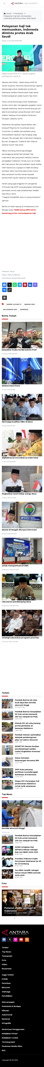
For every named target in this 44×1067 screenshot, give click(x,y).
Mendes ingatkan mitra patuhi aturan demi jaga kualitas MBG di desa (20, 420)
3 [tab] (22, 918)
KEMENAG (24, 309)
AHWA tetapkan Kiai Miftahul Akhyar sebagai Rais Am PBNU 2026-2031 (26, 849)
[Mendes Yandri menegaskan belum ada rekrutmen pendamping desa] (22, 587)
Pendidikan (7, 996)
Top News (7, 794)
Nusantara (6, 969)
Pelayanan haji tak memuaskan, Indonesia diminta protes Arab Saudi (20, 17)
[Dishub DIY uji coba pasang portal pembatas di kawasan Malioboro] (7, 727)
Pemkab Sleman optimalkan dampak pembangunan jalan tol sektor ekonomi (28, 737)
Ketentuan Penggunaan (13, 1029)
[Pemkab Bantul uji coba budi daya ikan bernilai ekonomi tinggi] (7, 703)
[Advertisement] (22, 239)
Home (9, 13)
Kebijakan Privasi (9, 1034)
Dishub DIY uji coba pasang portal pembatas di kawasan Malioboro (27, 725)
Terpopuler (7, 956)
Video (4, 964)
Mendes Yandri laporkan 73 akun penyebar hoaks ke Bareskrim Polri (19, 348)
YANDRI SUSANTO (13, 304)
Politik (5, 979)
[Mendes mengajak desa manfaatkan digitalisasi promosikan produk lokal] (22, 443)
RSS (4, 1050)
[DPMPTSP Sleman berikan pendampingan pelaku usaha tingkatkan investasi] (7, 750)
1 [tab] (14, 918)
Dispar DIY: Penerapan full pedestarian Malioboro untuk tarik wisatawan (27, 783)
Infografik (6, 1023)
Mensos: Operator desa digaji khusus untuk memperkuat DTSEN (20, 564)
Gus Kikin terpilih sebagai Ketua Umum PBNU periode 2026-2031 (28, 872)
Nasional (6, 1019)
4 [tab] (25, 918)
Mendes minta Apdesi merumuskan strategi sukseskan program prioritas (20, 636)
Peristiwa (19, 13)
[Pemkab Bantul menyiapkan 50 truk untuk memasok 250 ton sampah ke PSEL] (7, 715)
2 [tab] (18, 918)
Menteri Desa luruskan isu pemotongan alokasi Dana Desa (21, 384)
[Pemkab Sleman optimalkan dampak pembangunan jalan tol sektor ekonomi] (7, 738)
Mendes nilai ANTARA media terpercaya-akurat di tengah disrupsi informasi (22, 528)
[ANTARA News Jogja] (24, 3)
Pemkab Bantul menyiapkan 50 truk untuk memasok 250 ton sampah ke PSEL (28, 714)
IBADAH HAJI (29, 304)
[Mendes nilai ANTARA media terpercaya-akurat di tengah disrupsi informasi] (22, 515)
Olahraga (6, 992)
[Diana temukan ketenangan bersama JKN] (7, 761)
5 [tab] (29, 918)
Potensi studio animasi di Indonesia (20, 909)
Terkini (5, 693)
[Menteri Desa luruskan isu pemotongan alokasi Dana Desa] (22, 371)
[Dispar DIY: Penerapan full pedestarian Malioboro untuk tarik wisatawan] (7, 784)
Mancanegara (8, 1002)
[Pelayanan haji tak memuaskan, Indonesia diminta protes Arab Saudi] (22, 813)
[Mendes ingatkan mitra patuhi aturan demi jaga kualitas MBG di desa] (22, 407)
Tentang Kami (8, 1042)
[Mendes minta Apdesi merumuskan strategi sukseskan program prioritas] (22, 623)
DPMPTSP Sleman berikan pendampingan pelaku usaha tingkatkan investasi (27, 749)
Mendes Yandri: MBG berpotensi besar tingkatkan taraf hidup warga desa (21, 492)
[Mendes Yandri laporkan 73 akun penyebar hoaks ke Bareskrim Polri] (22, 335)
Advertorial (7, 1015)
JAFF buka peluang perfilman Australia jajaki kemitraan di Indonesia (26, 772)
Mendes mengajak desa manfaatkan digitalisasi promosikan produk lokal (20, 456)
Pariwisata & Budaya (11, 1006)
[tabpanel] (22, 903)
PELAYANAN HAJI (10, 309)
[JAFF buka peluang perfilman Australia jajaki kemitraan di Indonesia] (7, 773)
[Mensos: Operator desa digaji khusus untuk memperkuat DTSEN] (22, 551)
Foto (4, 883)
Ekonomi (6, 987)
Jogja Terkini (8, 975)
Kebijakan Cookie (10, 1038)
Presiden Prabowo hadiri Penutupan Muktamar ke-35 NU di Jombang (28, 861)
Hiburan (5, 1010)
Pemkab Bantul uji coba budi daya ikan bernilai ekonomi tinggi (26, 702)
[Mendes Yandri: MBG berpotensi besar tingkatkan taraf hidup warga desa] (22, 479)
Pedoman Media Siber (12, 1046)
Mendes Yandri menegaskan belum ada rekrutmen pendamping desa (21, 600)
